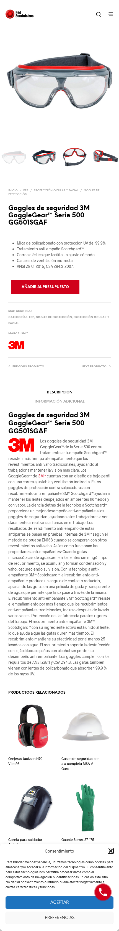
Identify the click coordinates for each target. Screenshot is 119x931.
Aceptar (59, 903)
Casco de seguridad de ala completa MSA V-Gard (80, 763)
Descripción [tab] (60, 392)
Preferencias (59, 918)
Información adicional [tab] (59, 401)
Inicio (13, 190)
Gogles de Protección (54, 317)
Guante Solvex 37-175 (77, 839)
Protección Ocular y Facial (56, 190)
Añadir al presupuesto (45, 287)
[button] (110, 851)
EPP (25, 190)
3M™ (24, 333)
